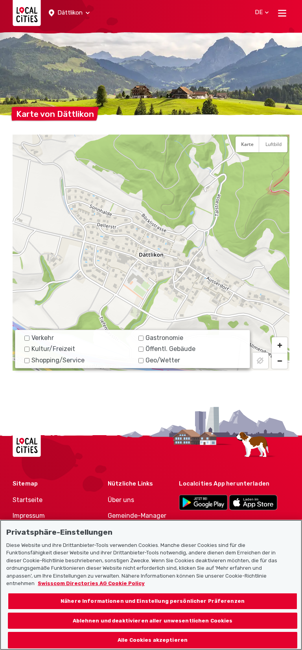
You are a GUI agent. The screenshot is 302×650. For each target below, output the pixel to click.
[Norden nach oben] (279, 164)
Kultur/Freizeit (53, 349)
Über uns (121, 500)
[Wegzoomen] (279, 361)
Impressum (29, 515)
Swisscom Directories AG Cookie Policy (91, 583)
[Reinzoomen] (279, 345)
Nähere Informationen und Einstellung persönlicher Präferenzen (153, 601)
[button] (69, 13)
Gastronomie (164, 338)
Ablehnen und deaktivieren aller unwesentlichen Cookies (153, 621)
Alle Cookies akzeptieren (153, 640)
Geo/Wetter (162, 360)
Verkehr (42, 338)
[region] (151, 253)
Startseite (27, 500)
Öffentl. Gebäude (170, 349)
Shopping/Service (58, 360)
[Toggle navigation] (282, 13)
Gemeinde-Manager (137, 515)
